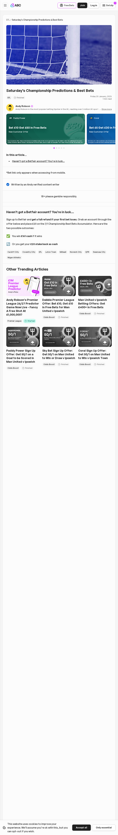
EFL (8, 19)
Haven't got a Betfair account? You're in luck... (38, 161)
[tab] (56, 148)
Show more (107, 109)
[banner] (45, 129)
